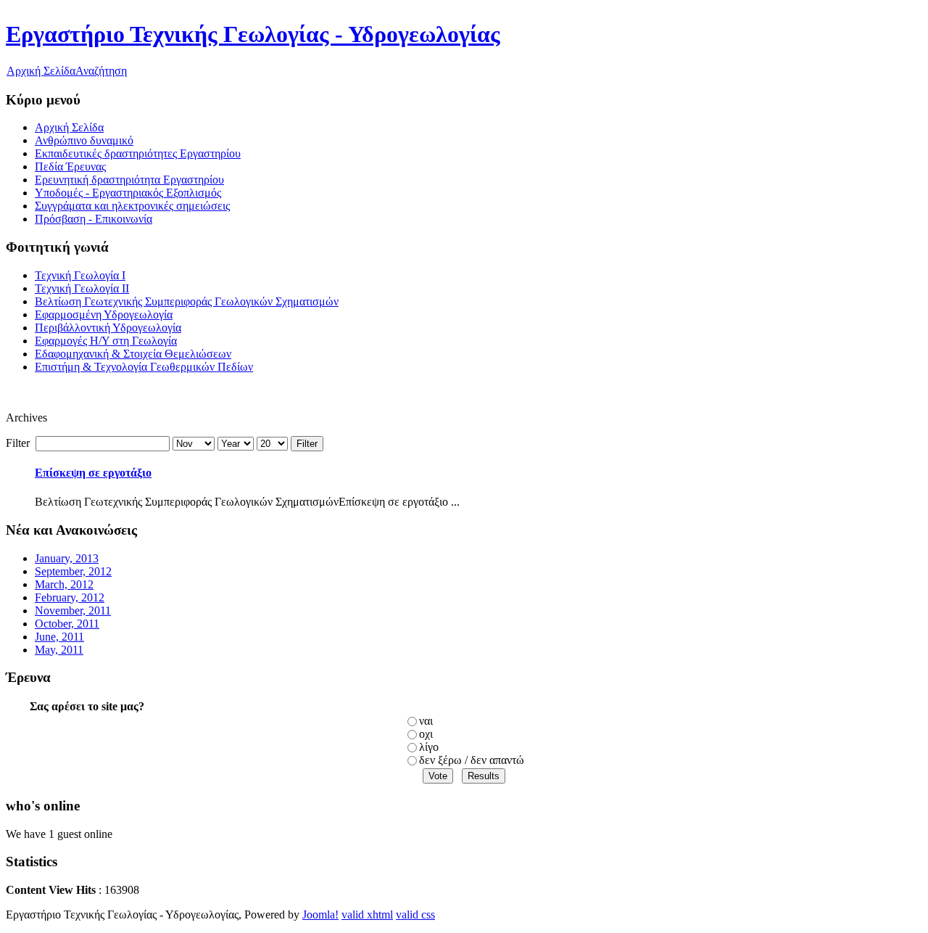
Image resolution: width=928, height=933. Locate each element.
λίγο (429, 747)
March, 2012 (64, 584)
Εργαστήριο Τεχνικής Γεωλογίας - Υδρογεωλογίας (253, 34)
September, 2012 (73, 571)
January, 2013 (67, 558)
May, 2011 (59, 650)
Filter (307, 443)
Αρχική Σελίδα (41, 71)
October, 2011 (67, 623)
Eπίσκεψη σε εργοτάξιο (93, 472)
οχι (426, 734)
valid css (415, 914)
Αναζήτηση (101, 71)
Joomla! (320, 914)
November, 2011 (73, 610)
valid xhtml (367, 914)
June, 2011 (59, 636)
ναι (426, 721)
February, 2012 (69, 597)
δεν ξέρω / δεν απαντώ (471, 760)
